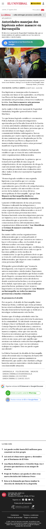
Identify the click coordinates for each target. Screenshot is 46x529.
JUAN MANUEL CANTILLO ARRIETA (13, 88)
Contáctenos (15, 515)
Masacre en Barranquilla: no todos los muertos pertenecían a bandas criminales (23, 291)
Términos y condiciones (31, 515)
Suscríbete (37, 3)
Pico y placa (36, 10)
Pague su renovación (31, 517)
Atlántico (7, 18)
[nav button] (3, 3)
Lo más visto (7, 444)
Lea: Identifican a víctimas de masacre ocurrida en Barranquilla (23, 227)
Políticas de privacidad (14, 517)
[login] (43, 3)
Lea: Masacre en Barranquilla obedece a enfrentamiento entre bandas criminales (21, 196)
